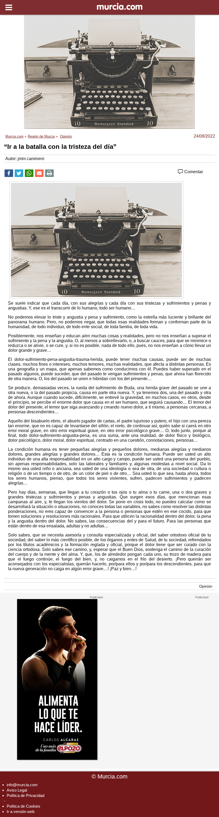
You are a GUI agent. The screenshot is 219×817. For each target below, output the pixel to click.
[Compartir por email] (39, 173)
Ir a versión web (20, 811)
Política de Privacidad (25, 795)
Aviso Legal (17, 790)
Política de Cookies (23, 806)
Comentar (193, 171)
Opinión (205, 586)
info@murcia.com (22, 784)
